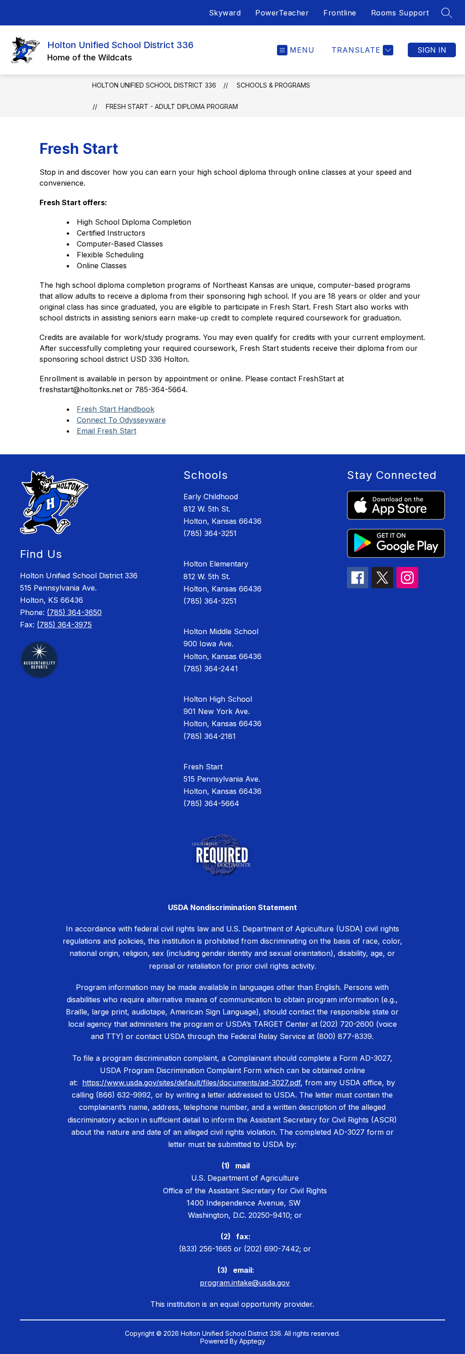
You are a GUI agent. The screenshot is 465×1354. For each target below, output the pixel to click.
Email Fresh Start (106, 430)
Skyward (225, 12)
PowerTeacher (282, 12)
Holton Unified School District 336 (154, 85)
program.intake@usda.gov (245, 1282)
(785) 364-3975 (64, 624)
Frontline (339, 12)
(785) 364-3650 (74, 612)
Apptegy (252, 1341)
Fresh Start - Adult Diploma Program (172, 106)
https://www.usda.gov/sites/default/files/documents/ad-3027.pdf (191, 1082)
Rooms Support (400, 12)
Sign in (431, 49)
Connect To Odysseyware (121, 419)
